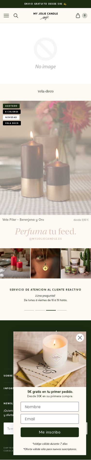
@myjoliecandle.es (45, 239)
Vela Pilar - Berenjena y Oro (23, 219)
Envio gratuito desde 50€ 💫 (46, 4)
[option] (45, 4)
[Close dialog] (80, 337)
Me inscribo (50, 432)
